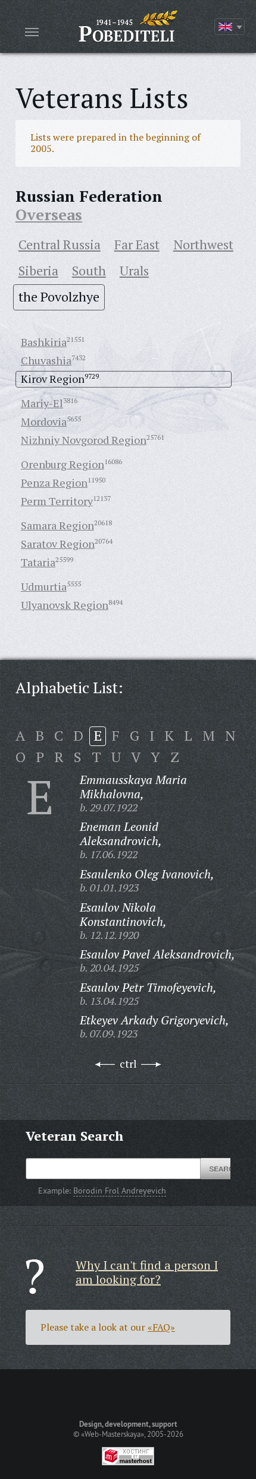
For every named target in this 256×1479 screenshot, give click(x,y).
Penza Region (54, 482)
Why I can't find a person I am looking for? (147, 1272)
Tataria (38, 562)
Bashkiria (44, 342)
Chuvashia (46, 360)
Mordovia (44, 421)
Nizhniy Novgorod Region (83, 440)
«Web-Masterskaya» (112, 1434)
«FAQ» (161, 1327)
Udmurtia (44, 586)
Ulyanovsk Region (64, 605)
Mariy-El (42, 403)
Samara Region (57, 525)
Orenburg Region (62, 464)
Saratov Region (58, 544)
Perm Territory (57, 501)
